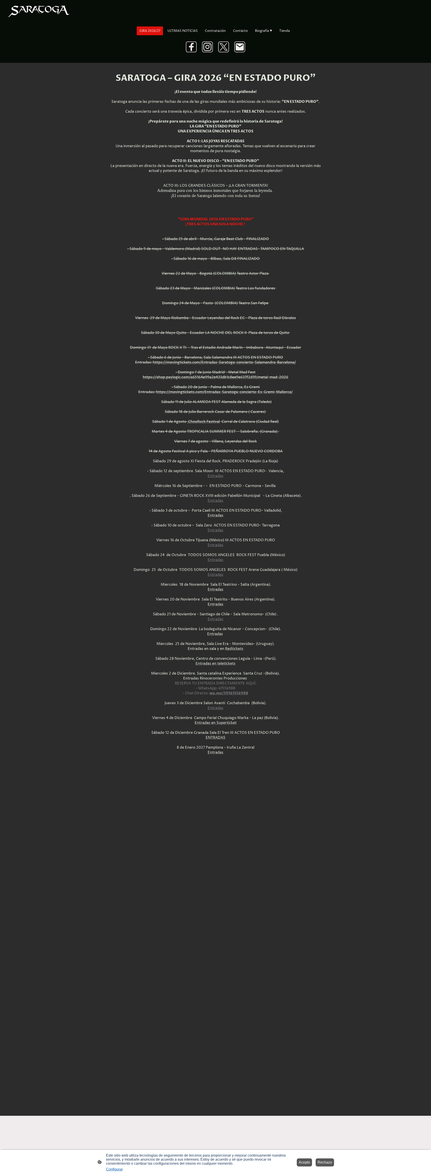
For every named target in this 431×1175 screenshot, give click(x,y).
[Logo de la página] (39, 11)
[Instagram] (207, 47)
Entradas (215, 476)
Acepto (304, 1162)
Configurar (114, 1169)
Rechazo (325, 1162)
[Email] (239, 47)
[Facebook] (191, 47)
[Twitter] (223, 47)
